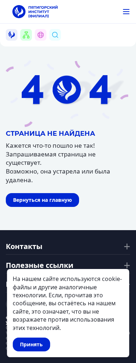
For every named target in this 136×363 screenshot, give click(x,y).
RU (44, 43)
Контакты (24, 246)
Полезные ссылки (39, 265)
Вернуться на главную (42, 199)
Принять (31, 344)
